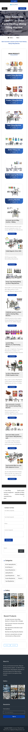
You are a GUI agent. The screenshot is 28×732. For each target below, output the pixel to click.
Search (5, 548)
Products (20, 578)
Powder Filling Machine (10, 578)
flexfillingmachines (18, 31)
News (17, 37)
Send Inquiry (12, 233)
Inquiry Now (22, 8)
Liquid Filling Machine (9, 575)
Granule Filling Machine (10, 570)
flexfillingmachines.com (19, 729)
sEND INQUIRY (14, 645)
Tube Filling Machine (9, 581)
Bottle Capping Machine (10, 564)
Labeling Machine (9, 572)
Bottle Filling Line (9, 567)
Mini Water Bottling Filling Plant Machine (14, 631)
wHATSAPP (6, 645)
